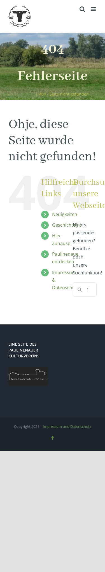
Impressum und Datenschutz (67, 426)
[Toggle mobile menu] (94, 9)
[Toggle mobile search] (82, 9)
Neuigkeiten (64, 214)
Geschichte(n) (66, 225)
